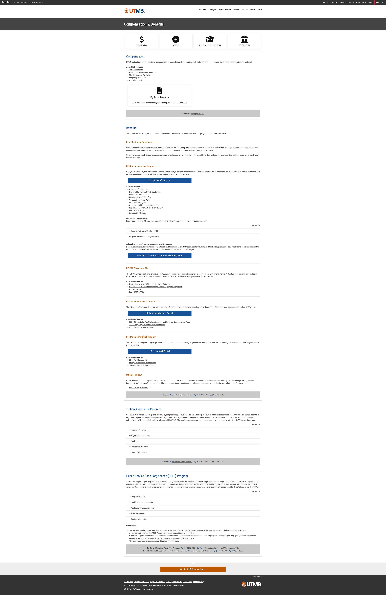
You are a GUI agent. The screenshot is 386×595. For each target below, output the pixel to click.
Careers (253, 10)
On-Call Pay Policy (136, 80)
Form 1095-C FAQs (136, 210)
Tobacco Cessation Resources (141, 365)
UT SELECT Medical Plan (139, 200)
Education (334, 2)
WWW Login (137, 589)
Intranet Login (148, 589)
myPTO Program (225, 10)
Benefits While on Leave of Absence (143, 195)
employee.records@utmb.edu (200, 551)
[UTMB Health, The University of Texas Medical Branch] (252, 584)
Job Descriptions (136, 70)
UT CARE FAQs (135, 290)
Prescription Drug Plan (138, 203)
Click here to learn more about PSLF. (244, 487)
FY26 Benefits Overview (138, 189)
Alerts (377, 2)
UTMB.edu (128, 581)
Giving (364, 2)
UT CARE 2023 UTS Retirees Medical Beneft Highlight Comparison (155, 287)
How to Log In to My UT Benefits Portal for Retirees (149, 284)
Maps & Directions (157, 581)
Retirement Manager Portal (159, 313)
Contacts (370, 2)
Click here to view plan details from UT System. (196, 277)
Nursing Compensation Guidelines (142, 72)
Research (342, 2)
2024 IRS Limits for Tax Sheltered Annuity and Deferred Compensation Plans (159, 322)
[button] (382, 2)
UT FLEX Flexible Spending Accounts (144, 205)
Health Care (325, 2)
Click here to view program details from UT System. (168, 174)
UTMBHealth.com (141, 581)
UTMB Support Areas (354, 2)
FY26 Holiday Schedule (138, 388)
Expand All (256, 225)
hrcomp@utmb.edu (197, 114)
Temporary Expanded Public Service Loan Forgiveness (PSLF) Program (165, 538)
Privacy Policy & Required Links (179, 581)
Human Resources (8, 2)
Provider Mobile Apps (137, 213)
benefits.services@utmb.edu (182, 395)
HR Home (202, 10)
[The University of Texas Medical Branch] (135, 11)
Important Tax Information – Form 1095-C (146, 208)
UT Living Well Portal (160, 351)
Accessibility (198, 581)
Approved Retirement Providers (141, 327)
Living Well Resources (138, 360)
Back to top (257, 577)
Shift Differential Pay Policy (140, 75)
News (260, 10)
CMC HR (245, 10)
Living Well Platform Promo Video (142, 363)
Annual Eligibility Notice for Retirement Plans (147, 325)
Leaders (236, 10)
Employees (212, 10)
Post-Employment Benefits (140, 197)
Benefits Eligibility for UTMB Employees (145, 192)
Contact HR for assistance (193, 569)
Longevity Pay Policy (137, 78)
